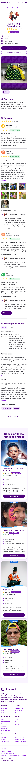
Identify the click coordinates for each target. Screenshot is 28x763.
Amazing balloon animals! (9, 160)
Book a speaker (6, 724)
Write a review (6, 312)
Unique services (20, 739)
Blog (2, 710)
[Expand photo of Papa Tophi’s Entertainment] (14, 16)
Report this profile (15, 416)
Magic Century (8, 590)
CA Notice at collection (7, 753)
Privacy (9, 751)
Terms (3, 751)
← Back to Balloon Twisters (14, 8)
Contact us (18, 722)
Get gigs (3, 737)
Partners (4, 713)
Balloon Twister (8, 41)
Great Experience (6, 133)
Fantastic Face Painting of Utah (14, 530)
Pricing (3, 739)
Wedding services (20, 741)
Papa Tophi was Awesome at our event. (13, 242)
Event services (19, 737)
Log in (17, 724)
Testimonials (5, 741)
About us (4, 708)
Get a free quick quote (14, 48)
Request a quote (20, 713)
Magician (16, 408)
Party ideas (18, 710)
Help (16, 720)
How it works (19, 708)
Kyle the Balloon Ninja (10, 649)
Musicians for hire (6, 726)
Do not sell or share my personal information (13, 755)
